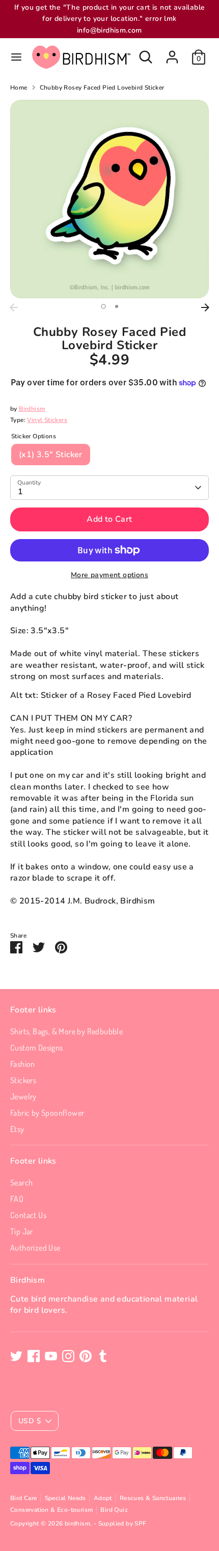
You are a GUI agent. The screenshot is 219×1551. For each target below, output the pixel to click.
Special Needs (65, 1498)
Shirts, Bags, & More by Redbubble (66, 1031)
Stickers (23, 1080)
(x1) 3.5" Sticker (51, 454)
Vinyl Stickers (47, 420)
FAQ (16, 1199)
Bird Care (23, 1498)
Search (21, 1182)
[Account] (172, 52)
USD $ (29, 1421)
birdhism (77, 1523)
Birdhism (32, 409)
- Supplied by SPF (120, 1523)
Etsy (17, 1129)
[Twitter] (16, 1356)
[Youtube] (51, 1356)
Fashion (22, 1064)
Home (19, 87)
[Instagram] (68, 1356)
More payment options (109, 575)
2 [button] (116, 306)
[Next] (205, 307)
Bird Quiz (114, 1510)
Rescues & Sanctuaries (153, 1498)
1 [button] (103, 306)
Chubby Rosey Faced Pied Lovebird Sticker (102, 87)
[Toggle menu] (16, 57)
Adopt (103, 1498)
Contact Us (28, 1215)
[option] (109, 199)
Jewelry (23, 1096)
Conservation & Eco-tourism (51, 1510)
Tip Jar (21, 1231)
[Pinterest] (85, 1356)
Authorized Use (35, 1248)
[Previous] (14, 307)
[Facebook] (34, 1356)
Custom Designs (36, 1047)
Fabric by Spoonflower (47, 1113)
